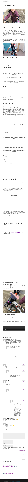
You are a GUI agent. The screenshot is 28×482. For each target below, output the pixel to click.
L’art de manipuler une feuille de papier (8, 466)
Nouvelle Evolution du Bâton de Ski (10, 474)
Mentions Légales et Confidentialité (15, 481)
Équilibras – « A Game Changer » (7, 465)
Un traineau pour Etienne (6, 462)
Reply (23, 339)
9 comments (7, 7)
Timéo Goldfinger (5, 467)
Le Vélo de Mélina (10, 472)
